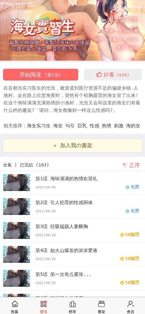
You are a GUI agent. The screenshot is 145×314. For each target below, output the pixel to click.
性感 (96, 125)
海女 (59, 125)
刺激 (120, 125)
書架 (120, 8)
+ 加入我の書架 (72, 145)
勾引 (71, 125)
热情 (108, 125)
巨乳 (84, 125)
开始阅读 (40, 74)
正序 (134, 165)
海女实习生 (40, 125)
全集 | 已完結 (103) (26, 164)
